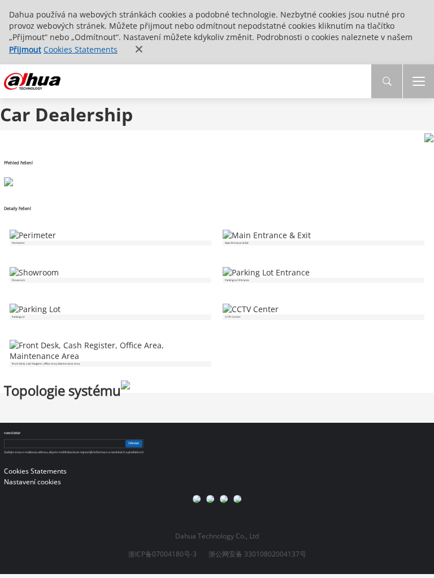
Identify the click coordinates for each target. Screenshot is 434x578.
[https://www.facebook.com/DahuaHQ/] (210, 499)
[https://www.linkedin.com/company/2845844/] (237, 499)
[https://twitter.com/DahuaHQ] (197, 499)
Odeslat (133, 443)
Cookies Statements (81, 49)
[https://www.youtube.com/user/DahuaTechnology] (224, 499)
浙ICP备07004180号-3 (162, 554)
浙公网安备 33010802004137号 (257, 554)
